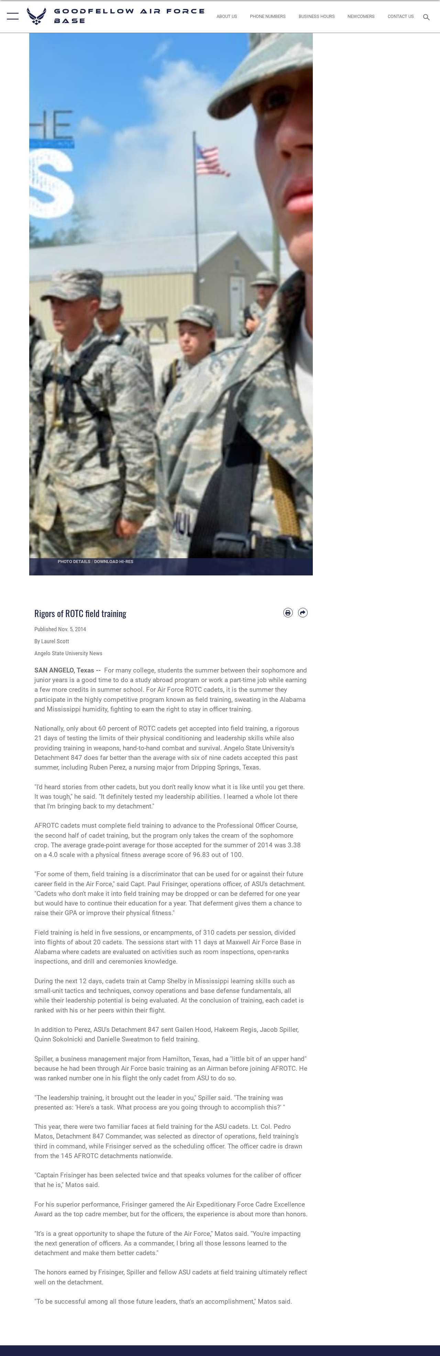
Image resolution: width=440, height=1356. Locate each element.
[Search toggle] (427, 16)
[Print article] (288, 612)
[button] (11, 16)
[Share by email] (303, 612)
